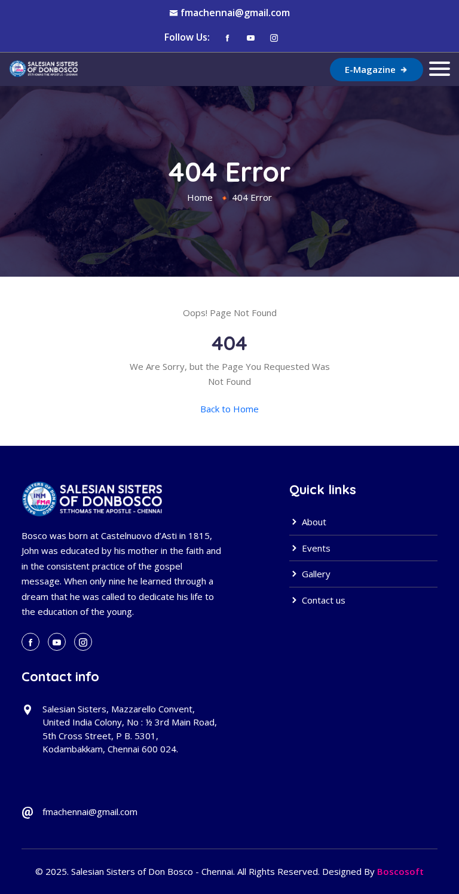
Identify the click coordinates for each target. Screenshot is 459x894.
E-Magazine (371, 69)
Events (315, 548)
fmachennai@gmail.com (235, 12)
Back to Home (229, 409)
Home (200, 197)
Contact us (322, 600)
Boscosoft (400, 871)
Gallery (315, 574)
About (312, 522)
